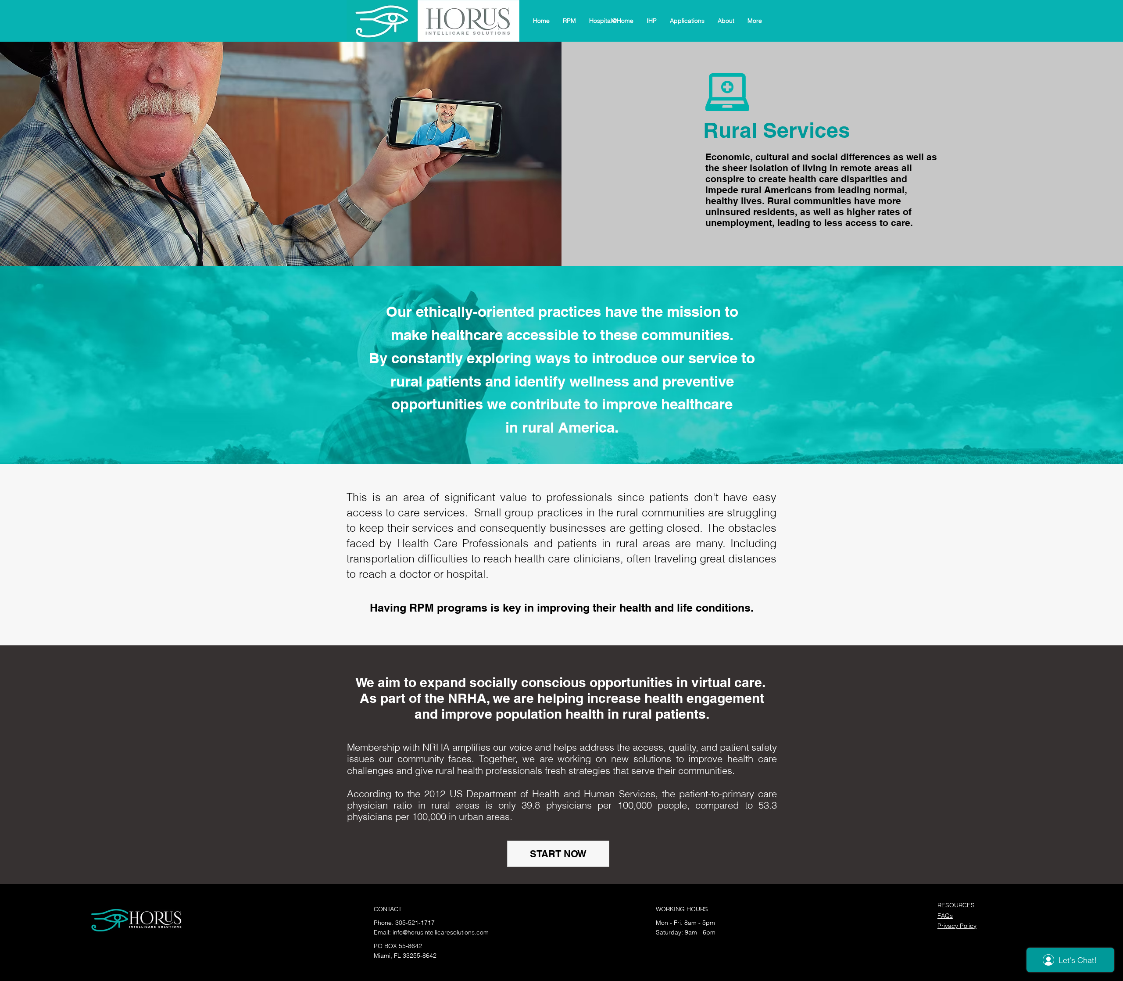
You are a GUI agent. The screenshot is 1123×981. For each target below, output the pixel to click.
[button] (569, 21)
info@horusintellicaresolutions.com (441, 932)
